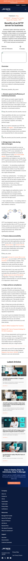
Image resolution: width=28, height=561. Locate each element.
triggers (11, 127)
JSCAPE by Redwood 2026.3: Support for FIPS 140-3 (13, 379)
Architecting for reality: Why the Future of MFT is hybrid (14, 455)
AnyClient (4, 260)
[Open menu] (25, 9)
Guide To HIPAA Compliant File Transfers (13, 326)
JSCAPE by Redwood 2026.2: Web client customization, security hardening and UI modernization (14, 404)
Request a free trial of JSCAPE (10, 352)
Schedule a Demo (13, 483)
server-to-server (20, 245)
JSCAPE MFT (7, 18)
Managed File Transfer (18, 18)
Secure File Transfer (12, 20)
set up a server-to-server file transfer (14, 275)
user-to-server (9, 245)
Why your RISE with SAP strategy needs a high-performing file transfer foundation (14, 430)
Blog (17, 16)
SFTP (20, 20)
